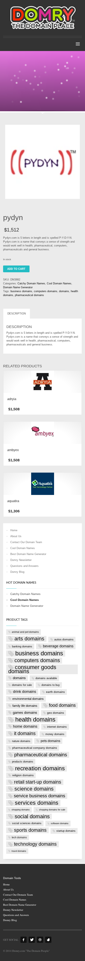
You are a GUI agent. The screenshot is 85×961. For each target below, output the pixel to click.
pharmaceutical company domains (34, 747)
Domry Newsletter (21, 560)
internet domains (57, 726)
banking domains (22, 646)
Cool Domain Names (59, 283)
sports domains (30, 830)
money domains (54, 734)
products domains (22, 761)
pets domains (50, 741)
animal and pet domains (25, 632)
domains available (46, 678)
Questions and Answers (24, 565)
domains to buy (50, 684)
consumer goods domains (32, 669)
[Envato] (48, 940)
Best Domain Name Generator (28, 554)
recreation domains (40, 769)
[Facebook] (23, 940)
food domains (62, 705)
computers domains (45, 291)
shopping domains (21, 809)
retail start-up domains (37, 782)
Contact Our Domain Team (26, 542)
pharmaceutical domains (29, 295)
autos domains (63, 639)
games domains (25, 713)
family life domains (24, 705)
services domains (36, 803)
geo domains (55, 712)
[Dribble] (40, 940)
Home (13, 530)
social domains (32, 816)
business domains (21, 291)
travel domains (19, 851)
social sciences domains (26, 823)
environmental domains (28, 698)
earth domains (55, 691)
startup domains (66, 830)
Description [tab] (16, 313)
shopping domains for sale (52, 809)
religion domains (23, 775)
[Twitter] (32, 940)
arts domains (29, 638)
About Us (15, 536)
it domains (25, 733)
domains (64, 291)
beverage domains (58, 646)
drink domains (24, 692)
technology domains (35, 844)
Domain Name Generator (18, 287)
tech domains (19, 837)
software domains (59, 823)
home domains (25, 726)
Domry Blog (17, 571)
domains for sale (22, 684)
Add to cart (16, 268)
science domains (34, 789)
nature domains (21, 741)
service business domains (39, 795)
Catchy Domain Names (31, 283)
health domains (35, 720)
